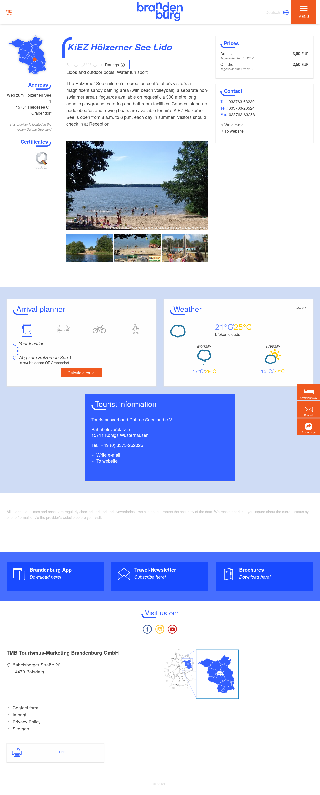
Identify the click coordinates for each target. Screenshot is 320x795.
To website (106, 461)
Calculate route (81, 373)
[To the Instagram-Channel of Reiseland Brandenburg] (160, 628)
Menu (303, 16)
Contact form (25, 707)
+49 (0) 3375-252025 (122, 445)
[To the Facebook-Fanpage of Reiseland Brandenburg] (147, 628)
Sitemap (21, 729)
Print (62, 751)
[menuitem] (273, 13)
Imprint (19, 715)
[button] (309, 427)
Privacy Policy (27, 721)
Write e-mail (107, 455)
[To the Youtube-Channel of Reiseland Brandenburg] (172, 628)
